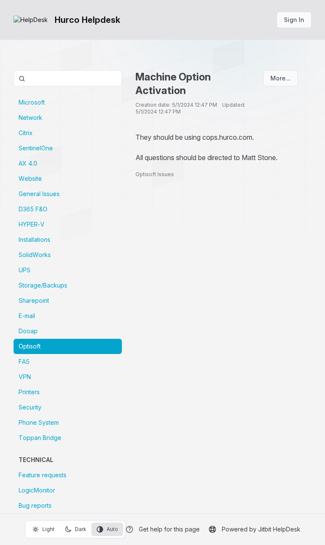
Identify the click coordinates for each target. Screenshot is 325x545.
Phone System (39, 422)
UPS (24, 270)
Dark (80, 529)
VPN (25, 376)
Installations (34, 239)
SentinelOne (36, 148)
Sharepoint (34, 300)
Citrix (26, 132)
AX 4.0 (28, 163)
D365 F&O (33, 209)
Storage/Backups (43, 285)
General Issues (39, 193)
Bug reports (35, 505)
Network (30, 117)
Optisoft (30, 346)
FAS (24, 361)
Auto (112, 529)
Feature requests (42, 475)
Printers (29, 392)
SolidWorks (35, 254)
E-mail (27, 315)
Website (30, 178)
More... (280, 78)
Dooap (28, 331)
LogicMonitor (37, 490)
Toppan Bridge (40, 437)
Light (48, 529)
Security (30, 407)
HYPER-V (31, 224)
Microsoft (32, 102)
